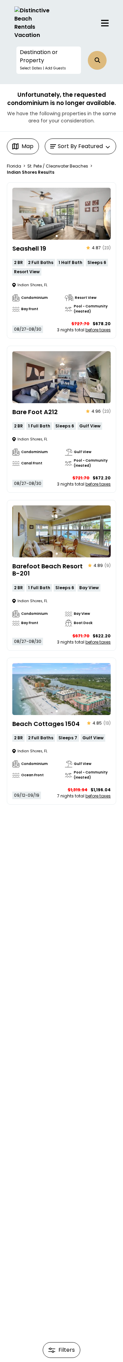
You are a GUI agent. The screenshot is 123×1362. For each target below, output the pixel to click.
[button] (48, 60)
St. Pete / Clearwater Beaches (57, 166)
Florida (14, 166)
